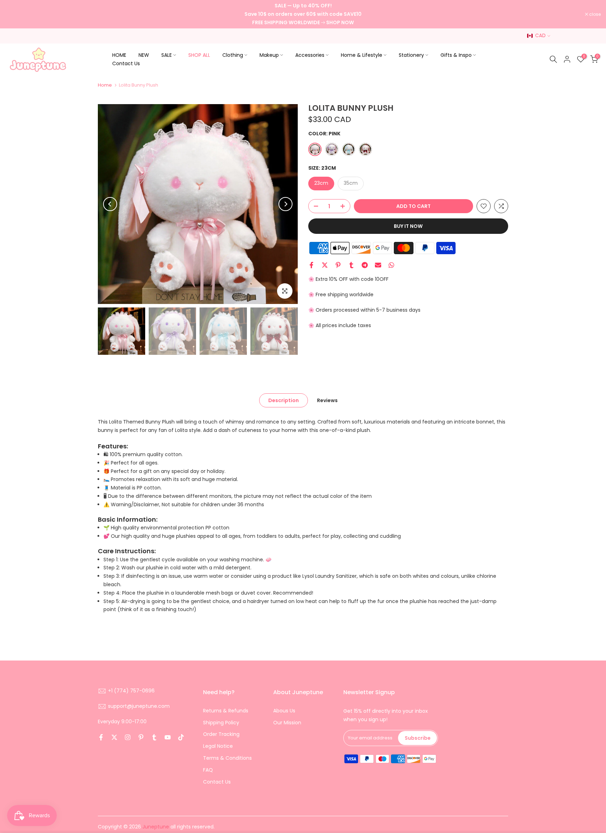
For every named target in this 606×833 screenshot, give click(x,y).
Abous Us (284, 710)
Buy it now (408, 226)
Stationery (411, 55)
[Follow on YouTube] (167, 737)
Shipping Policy (221, 722)
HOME (119, 55)
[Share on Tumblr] (351, 265)
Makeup (269, 55)
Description (283, 400)
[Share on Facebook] (311, 265)
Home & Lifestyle (361, 55)
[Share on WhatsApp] (391, 265)
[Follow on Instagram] (127, 737)
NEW (144, 55)
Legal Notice (218, 746)
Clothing (232, 55)
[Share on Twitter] (325, 265)
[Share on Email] (378, 265)
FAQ (208, 769)
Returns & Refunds (225, 710)
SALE (166, 55)
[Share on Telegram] (365, 265)
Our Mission (287, 722)
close (14, 14)
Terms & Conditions (227, 757)
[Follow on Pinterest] (141, 737)
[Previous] (110, 204)
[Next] (285, 204)
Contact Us (126, 63)
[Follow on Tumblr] (154, 737)
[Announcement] (303, 14)
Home (105, 85)
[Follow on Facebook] (101, 737)
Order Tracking (221, 734)
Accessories (309, 55)
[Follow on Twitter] (114, 737)
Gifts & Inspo (456, 55)
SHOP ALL (199, 55)
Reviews (327, 400)
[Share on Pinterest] (338, 265)
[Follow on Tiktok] (181, 737)
